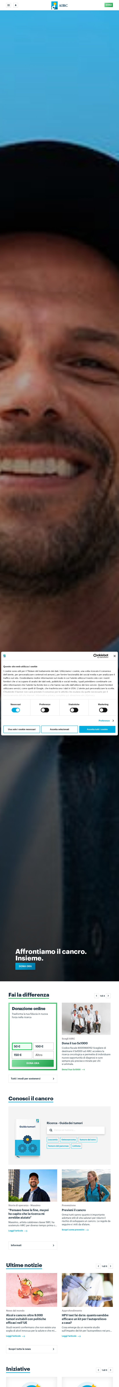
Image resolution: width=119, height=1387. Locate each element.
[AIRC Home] (59, 5)
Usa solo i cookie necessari (22, 729)
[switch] (45, 710)
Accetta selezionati (59, 729)
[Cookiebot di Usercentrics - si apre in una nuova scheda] (95, 656)
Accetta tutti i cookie (97, 729)
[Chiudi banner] (115, 656)
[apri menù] (8, 5)
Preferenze (104, 720)
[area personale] (15, 5)
